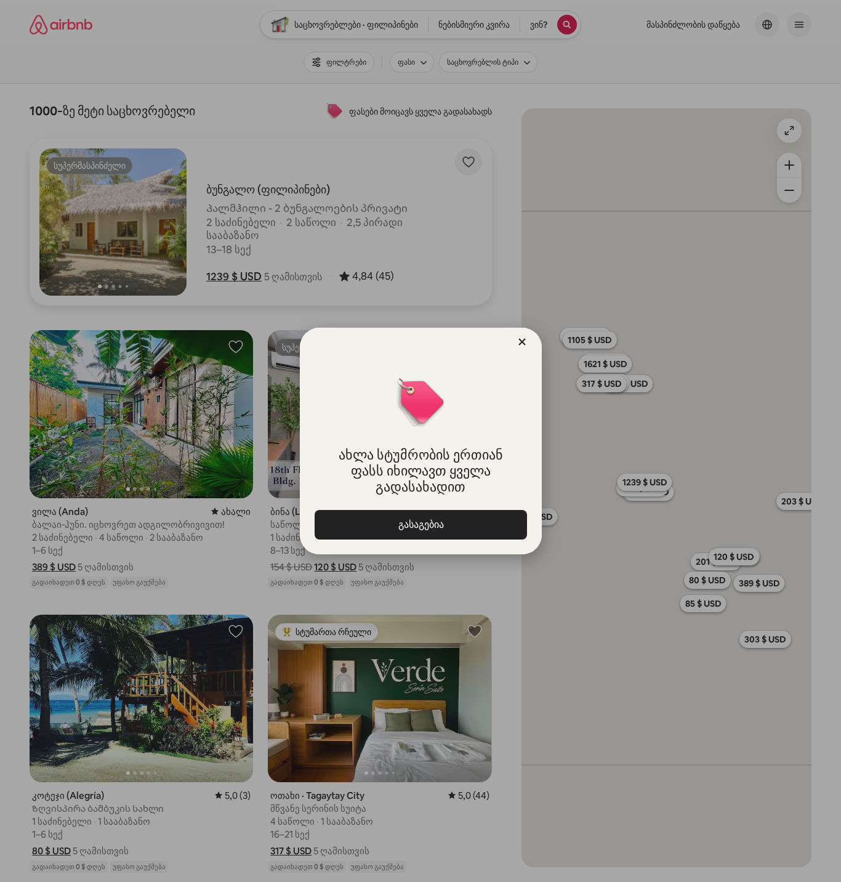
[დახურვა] (522, 342)
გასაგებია (420, 524)
